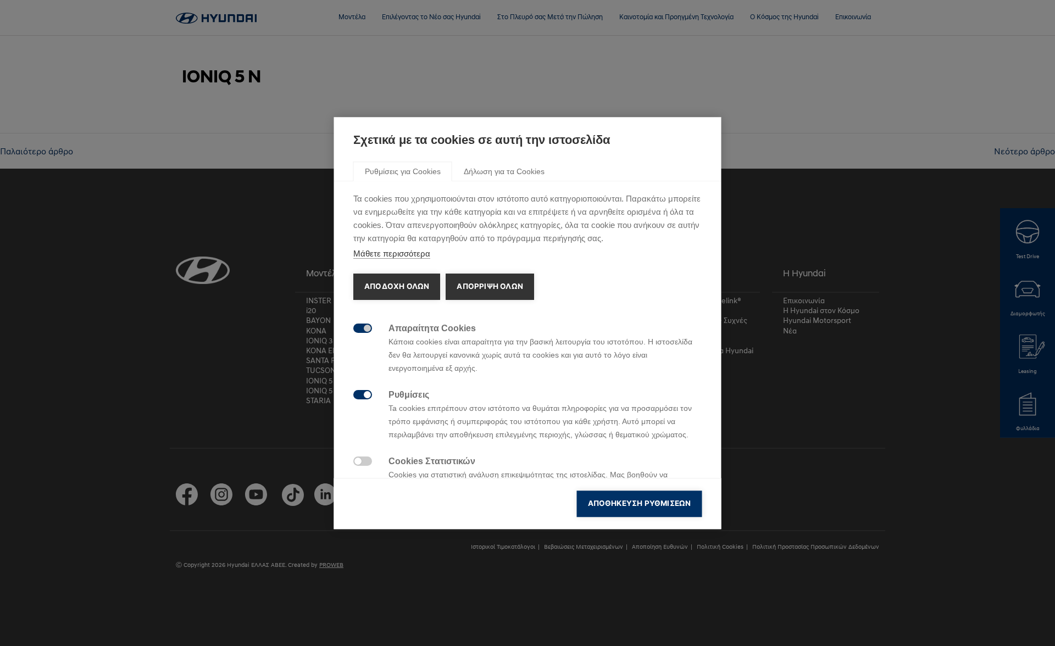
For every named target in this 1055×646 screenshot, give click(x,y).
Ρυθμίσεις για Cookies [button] (403, 171)
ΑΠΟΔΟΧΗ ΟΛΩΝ (396, 286)
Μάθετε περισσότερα (391, 253)
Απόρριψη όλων (490, 286)
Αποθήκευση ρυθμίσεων (639, 503)
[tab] (402, 171)
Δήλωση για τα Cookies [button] (504, 171)
